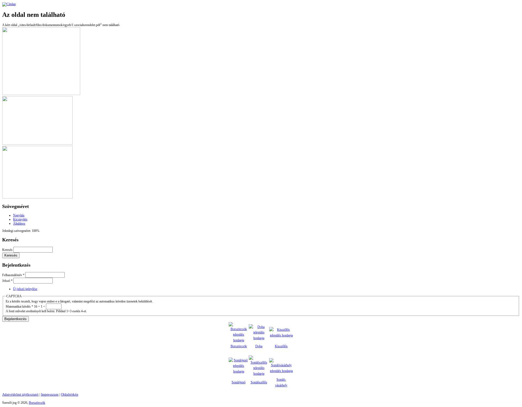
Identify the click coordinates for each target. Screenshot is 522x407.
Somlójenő (239, 382)
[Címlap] (9, 4)
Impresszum (49, 394)
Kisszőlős (281, 346)
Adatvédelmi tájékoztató (20, 394)
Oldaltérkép (69, 394)
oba (260, 346)
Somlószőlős (259, 382)
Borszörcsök (239, 346)
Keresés (7, 250)
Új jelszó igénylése (25, 289)
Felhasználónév (13, 275)
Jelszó (7, 281)
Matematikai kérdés (19, 306)
